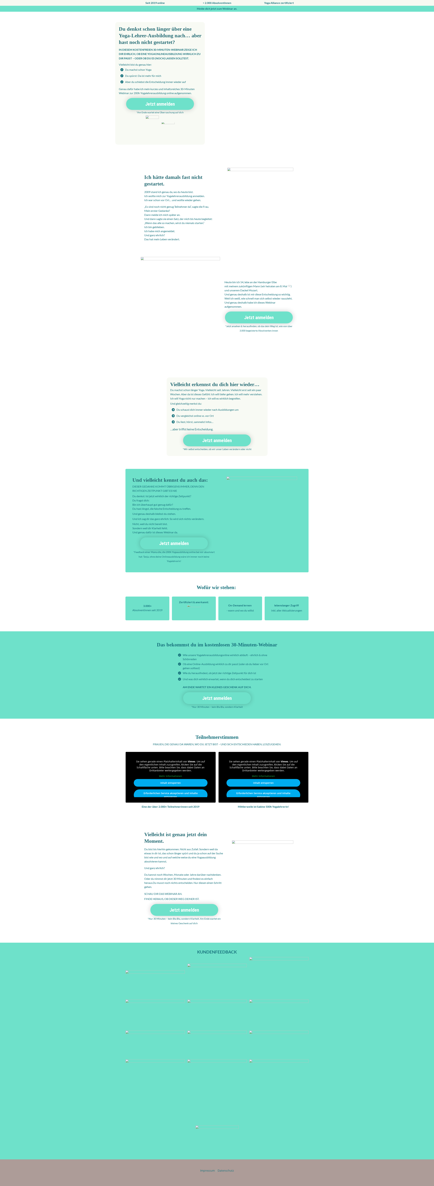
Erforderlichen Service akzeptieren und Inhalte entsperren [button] (171, 795)
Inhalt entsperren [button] (170, 782)
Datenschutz (226, 1170)
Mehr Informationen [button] (170, 776)
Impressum (207, 1170)
